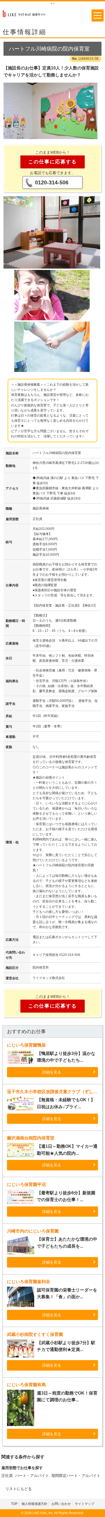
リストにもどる (18, 1489)
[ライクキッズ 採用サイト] (26, 13)
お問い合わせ (61, 1504)
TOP (14, 1504)
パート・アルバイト (32, 1475)
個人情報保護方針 (34, 1504)
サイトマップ (84, 1504)
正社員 (7, 1475)
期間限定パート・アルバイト (75, 1475)
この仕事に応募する (52, 161)
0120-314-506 (51, 182)
